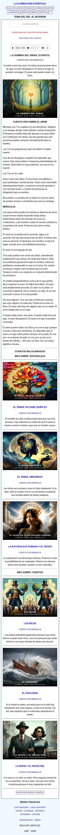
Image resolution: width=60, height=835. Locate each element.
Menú (33, 12)
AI (12, 8)
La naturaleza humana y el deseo (30, 546)
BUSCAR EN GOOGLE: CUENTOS (30, 792)
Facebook (28, 811)
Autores (38, 8)
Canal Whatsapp (38, 807)
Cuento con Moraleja (30, 413)
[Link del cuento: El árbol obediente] (30, 471)
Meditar (25, 12)
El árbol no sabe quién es (30, 407)
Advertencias (26, 820)
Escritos (49, 8)
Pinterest (40, 811)
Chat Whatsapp (21, 807)
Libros (37, 820)
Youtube (36, 814)
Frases (28, 8)
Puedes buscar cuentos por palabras (30, 33)
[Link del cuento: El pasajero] (30, 687)
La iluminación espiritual (30, 3)
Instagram (25, 814)
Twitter (19, 811)
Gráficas (43, 12)
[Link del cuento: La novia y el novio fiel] (30, 760)
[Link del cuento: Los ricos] (30, 618)
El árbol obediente (30, 477)
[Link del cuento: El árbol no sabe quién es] (30, 401)
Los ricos (30, 623)
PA (8, 8)
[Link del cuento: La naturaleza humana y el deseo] (30, 541)
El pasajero (30, 693)
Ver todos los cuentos (30, 38)
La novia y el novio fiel (30, 766)
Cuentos (19, 8)
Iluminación (14, 12)
